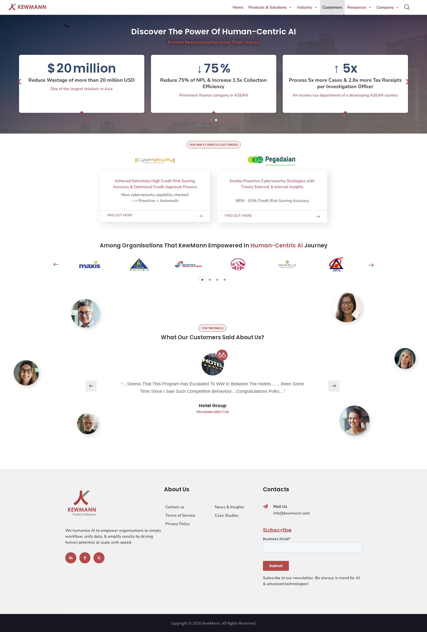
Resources (356, 7)
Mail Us (280, 506)
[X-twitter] (99, 557)
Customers (332, 7)
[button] (19, 81)
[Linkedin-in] (70, 557)
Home (238, 7)
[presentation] (56, 264)
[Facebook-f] (84, 557)
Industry (304, 7)
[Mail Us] (265, 506)
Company (385, 7)
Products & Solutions (267, 7)
